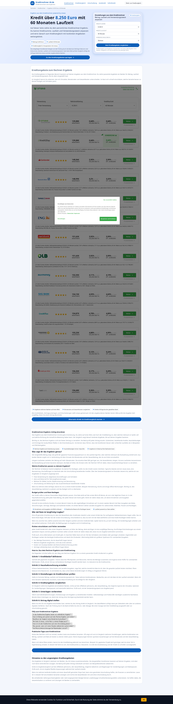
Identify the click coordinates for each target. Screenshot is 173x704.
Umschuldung (92, 3)
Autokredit (102, 3)
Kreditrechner (69, 3)
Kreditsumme (101, 24)
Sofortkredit (112, 3)
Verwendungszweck (103, 37)
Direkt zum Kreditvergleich (133, 3)
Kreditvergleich (80, 3)
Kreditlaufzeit (101, 30)
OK (144, 699)
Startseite (33, 8)
